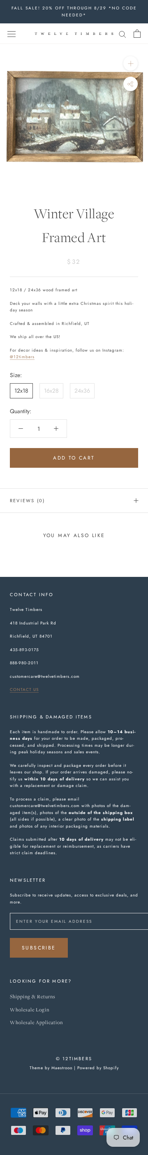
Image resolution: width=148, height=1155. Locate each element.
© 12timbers (74, 1058)
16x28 (51, 391)
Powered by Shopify (98, 1068)
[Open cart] (137, 34)
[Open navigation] (11, 33)
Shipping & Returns (33, 996)
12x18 (21, 391)
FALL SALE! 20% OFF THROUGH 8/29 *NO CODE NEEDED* (74, 11)
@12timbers (22, 357)
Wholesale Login (29, 1010)
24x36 (82, 391)
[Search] (122, 33)
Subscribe (39, 947)
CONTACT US (24, 689)
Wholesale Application (36, 1022)
